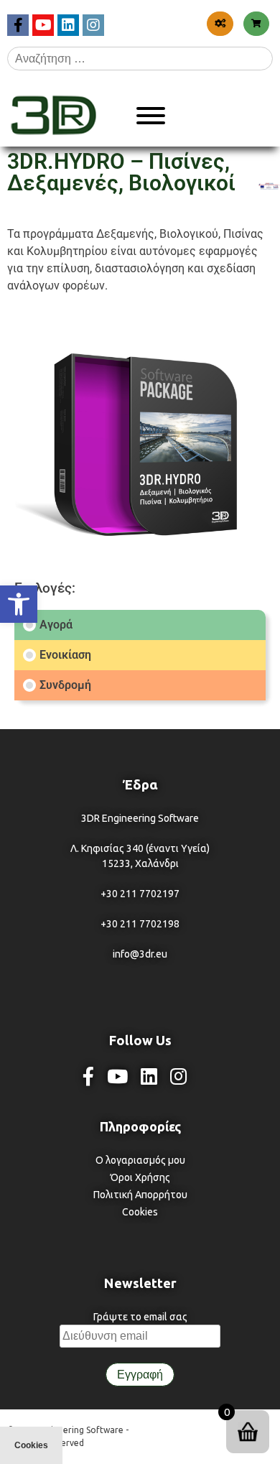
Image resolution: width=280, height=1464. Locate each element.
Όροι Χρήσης (140, 1177)
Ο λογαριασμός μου (140, 1160)
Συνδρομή (65, 685)
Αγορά (56, 625)
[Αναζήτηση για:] (140, 58)
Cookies (140, 1212)
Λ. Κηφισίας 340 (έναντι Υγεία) (140, 848)
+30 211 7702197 (140, 893)
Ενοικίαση (65, 655)
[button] (18, 604)
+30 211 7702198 (140, 924)
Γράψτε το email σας (140, 1316)
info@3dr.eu (140, 954)
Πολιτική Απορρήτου (140, 1194)
